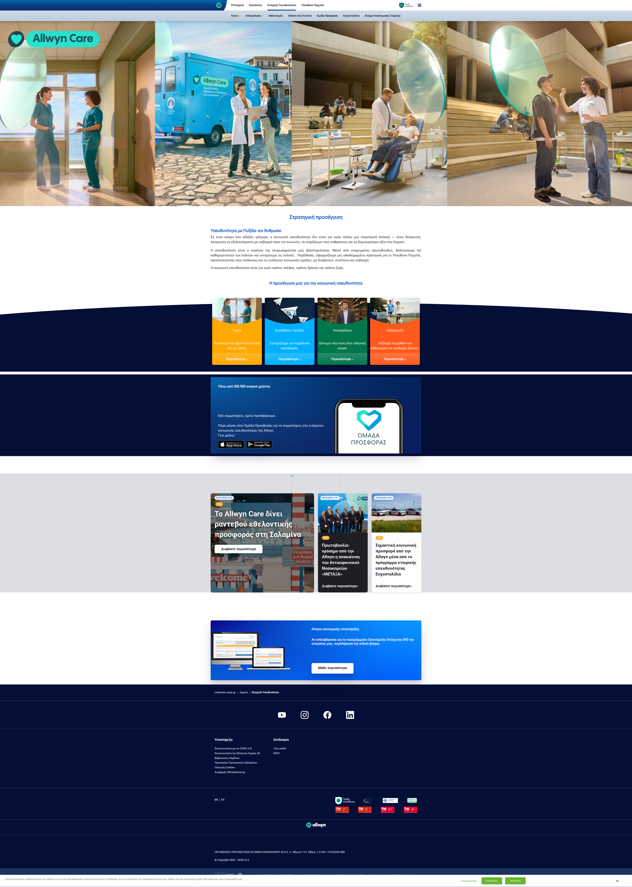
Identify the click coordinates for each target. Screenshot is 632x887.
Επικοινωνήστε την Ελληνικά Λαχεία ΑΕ (237, 753)
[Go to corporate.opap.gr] (219, 5)
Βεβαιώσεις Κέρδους (227, 758)
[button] (235, 16)
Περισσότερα (236, 359)
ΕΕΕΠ (276, 753)
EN (222, 799)
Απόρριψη (492, 880)
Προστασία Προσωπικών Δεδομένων (236, 762)
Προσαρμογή (468, 880)
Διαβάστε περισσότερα (238, 549)
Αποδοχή (515, 880)
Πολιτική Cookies (225, 767)
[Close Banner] (617, 880)
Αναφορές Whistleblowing (230, 772)
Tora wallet (279, 748)
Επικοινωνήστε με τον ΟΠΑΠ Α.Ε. (234, 748)
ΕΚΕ (219, 504)
